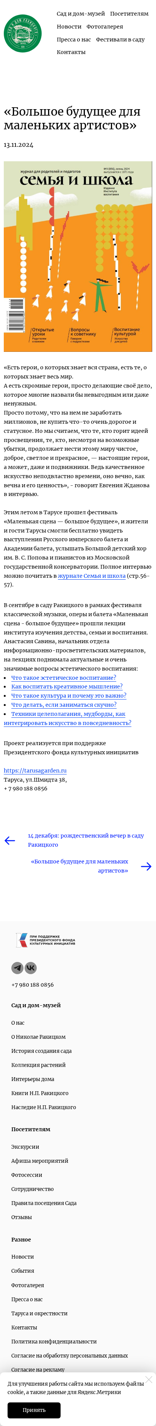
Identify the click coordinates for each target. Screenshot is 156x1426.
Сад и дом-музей (81, 13)
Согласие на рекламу (37, 1370)
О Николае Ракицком (38, 1037)
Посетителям (129, 13)
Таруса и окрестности (39, 1313)
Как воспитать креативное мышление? (67, 686)
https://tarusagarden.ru (35, 770)
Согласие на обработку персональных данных (69, 1356)
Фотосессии (26, 1175)
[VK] (31, 968)
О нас (18, 1023)
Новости (69, 26)
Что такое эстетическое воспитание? (63, 677)
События (22, 1271)
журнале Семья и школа (92, 575)
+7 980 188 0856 (32, 984)
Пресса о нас (74, 39)
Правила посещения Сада (43, 1203)
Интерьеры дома (32, 1079)
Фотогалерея (105, 26)
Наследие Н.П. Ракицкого (43, 1107)
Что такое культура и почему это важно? (68, 695)
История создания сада (41, 1051)
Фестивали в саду (120, 39)
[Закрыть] (148, 1379)
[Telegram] (17, 968)
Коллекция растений (38, 1065)
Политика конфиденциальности (54, 1342)
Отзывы (21, 1217)
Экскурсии (25, 1147)
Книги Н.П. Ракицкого (40, 1093)
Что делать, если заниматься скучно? (64, 704)
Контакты (71, 52)
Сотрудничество (32, 1189)
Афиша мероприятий (40, 1161)
